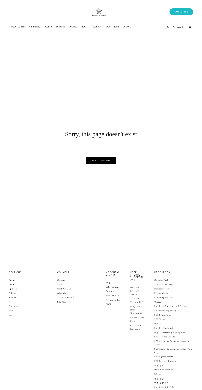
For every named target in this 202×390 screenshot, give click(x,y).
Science (127, 27)
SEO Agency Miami (164, 356)
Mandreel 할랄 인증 (164, 387)
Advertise (62, 293)
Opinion (13, 289)
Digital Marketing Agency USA (170, 332)
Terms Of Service (65, 297)
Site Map (61, 302)
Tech (116, 27)
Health (84, 27)
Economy (96, 27)
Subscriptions (112, 287)
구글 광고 (159, 365)
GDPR (109, 304)
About (60, 284)
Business (60, 27)
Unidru (157, 302)
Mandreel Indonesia (164, 328)
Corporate (111, 291)
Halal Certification (163, 370)
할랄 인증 (159, 378)
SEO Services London (165, 361)
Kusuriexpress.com (163, 297)
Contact (61, 280)
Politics (73, 27)
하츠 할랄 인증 (161, 383)
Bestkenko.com (162, 289)
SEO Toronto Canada (164, 337)
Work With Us (64, 289)
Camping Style (161, 280)
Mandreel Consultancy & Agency (170, 306)
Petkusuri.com (161, 293)
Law (108, 27)
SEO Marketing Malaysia (166, 310)
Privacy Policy (113, 300)
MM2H (157, 323)
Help (108, 282)
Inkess (157, 374)
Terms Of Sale (112, 295)
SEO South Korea (163, 315)
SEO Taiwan (160, 319)
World (48, 27)
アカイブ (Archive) (163, 284)
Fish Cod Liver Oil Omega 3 (134, 290)
